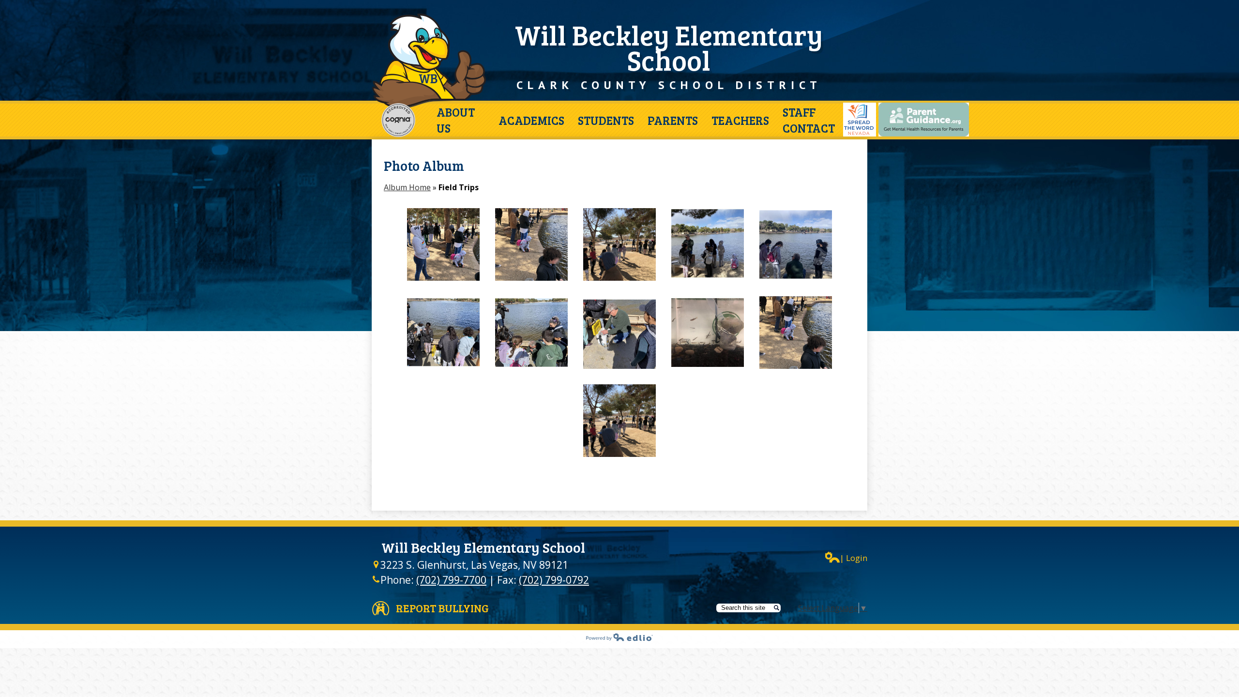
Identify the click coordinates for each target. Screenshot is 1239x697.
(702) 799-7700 (451, 580)
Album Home (407, 187)
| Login (853, 557)
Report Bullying (442, 608)
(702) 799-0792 (554, 580)
